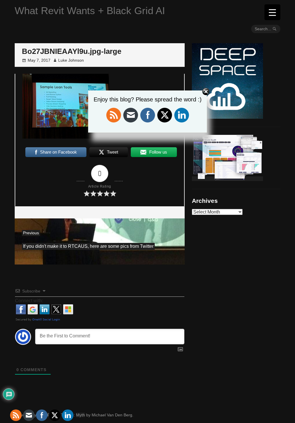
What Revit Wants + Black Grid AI (90, 10)
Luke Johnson (71, 60)
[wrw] (227, 178)
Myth (80, 415)
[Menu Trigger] (272, 12)
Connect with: (29, 300)
